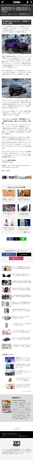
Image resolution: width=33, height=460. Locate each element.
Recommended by (20, 232)
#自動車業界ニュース (24, 14)
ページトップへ (16, 429)
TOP (3, 5)
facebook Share (10, 239)
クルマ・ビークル (16, 5)
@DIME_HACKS (25, 254)
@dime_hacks (17, 258)
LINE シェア (23, 239)
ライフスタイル (8, 5)
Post (16, 239)
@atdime (9, 254)
